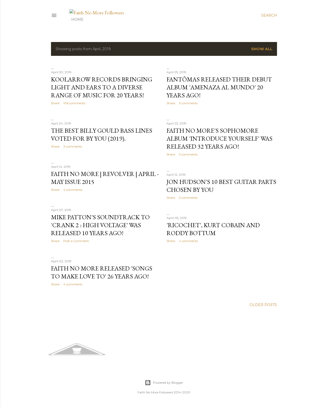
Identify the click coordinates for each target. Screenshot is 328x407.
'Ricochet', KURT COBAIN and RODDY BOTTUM (213, 229)
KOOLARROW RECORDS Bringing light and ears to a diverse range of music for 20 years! (101, 87)
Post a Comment (76, 241)
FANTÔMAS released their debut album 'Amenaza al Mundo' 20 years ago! (219, 87)
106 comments (74, 103)
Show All (261, 49)
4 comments (72, 190)
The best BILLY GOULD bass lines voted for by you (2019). (101, 134)
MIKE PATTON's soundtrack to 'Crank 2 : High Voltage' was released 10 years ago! (100, 225)
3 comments (188, 103)
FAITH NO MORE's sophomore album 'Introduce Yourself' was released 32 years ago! (219, 138)
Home (77, 19)
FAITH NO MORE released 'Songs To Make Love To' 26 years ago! (101, 272)
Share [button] (55, 103)
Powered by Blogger (168, 382)
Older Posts (263, 304)
